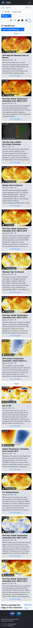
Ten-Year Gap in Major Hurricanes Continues (11, 143)
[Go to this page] (16, 44)
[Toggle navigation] (29, 2)
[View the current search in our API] (10, 20)
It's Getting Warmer (10, 492)
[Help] (3, 7)
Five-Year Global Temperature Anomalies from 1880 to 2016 (15, 100)
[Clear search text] (26, 7)
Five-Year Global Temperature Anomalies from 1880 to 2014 (15, 316)
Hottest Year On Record (12, 185)
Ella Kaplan (10, 625)
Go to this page (15, 76)
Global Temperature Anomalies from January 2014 (15, 450)
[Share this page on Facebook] (22, 20)
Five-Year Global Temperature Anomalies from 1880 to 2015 (15, 230)
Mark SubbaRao (12, 624)
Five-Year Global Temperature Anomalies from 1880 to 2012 (15, 580)
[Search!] (30, 7)
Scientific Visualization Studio (8, 2)
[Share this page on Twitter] (18, 20)
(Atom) (30, 21)
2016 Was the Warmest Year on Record (15, 56)
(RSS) (29, 19)
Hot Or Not (6, 405)
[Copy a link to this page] (15, 20)
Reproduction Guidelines (7, 621)
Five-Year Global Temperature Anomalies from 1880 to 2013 (15, 536)
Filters (6, 16)
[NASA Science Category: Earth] (15, 60)
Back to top (28, 606)
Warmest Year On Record (13, 272)
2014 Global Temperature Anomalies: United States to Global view (14, 360)
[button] (22, 29)
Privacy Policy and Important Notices (10, 619)
